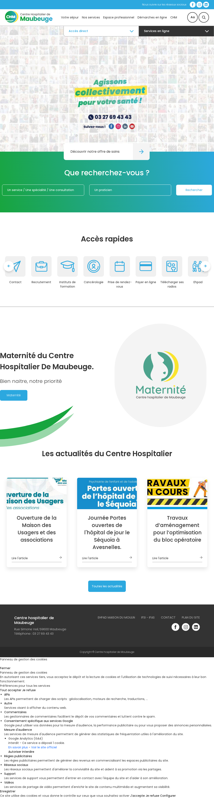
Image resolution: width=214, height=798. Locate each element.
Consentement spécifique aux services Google (38, 721)
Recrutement (41, 282)
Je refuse (29, 690)
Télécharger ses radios (172, 284)
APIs (7, 694)
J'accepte (137, 796)
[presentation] (9, 266)
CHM (173, 17)
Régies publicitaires (18, 756)
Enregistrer (7, 791)
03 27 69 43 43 (43, 633)
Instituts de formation (67, 284)
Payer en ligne (146, 282)
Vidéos (9, 782)
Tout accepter (10, 690)
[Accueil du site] (28, 21)
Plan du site (191, 617)
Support (10, 774)
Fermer (5, 668)
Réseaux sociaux (16, 765)
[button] (107, 126)
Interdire (28, 752)
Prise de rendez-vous (120, 284)
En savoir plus (18, 747)
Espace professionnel (118, 17)
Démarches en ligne (152, 17)
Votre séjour (70, 17)
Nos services (91, 17)
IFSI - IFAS (148, 617)
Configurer (168, 796)
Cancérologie (93, 282)
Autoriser (14, 752)
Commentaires (15, 712)
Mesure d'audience (18, 730)
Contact (15, 282)
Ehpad (198, 282)
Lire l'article (20, 558)
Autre (8, 703)
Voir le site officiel (44, 747)
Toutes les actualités (107, 586)
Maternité (14, 395)
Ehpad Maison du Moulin (116, 617)
